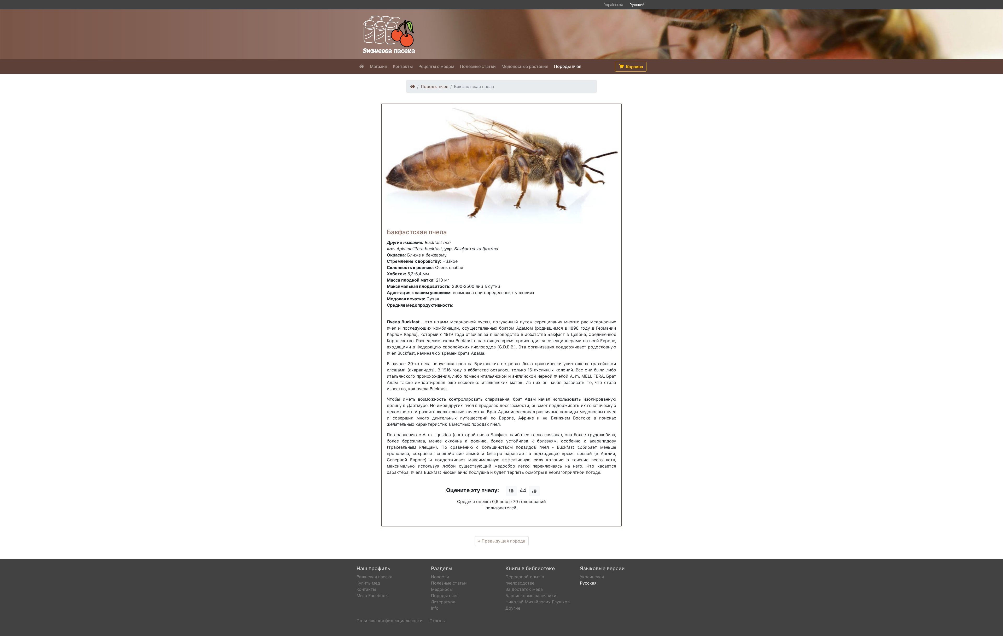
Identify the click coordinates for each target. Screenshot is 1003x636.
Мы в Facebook (372, 595)
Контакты (366, 589)
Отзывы (437, 620)
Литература (443, 601)
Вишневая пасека (374, 576)
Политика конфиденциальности (390, 620)
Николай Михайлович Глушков (537, 601)
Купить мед (368, 583)
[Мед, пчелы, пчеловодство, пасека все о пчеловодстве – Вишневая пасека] (389, 34)
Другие (512, 608)
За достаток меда (524, 589)
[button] (630, 67)
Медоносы (442, 589)
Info (435, 608)
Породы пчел (434, 86)
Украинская (592, 576)
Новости (440, 576)
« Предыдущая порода (501, 541)
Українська (613, 4)
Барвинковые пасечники (530, 595)
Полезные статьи (449, 583)
